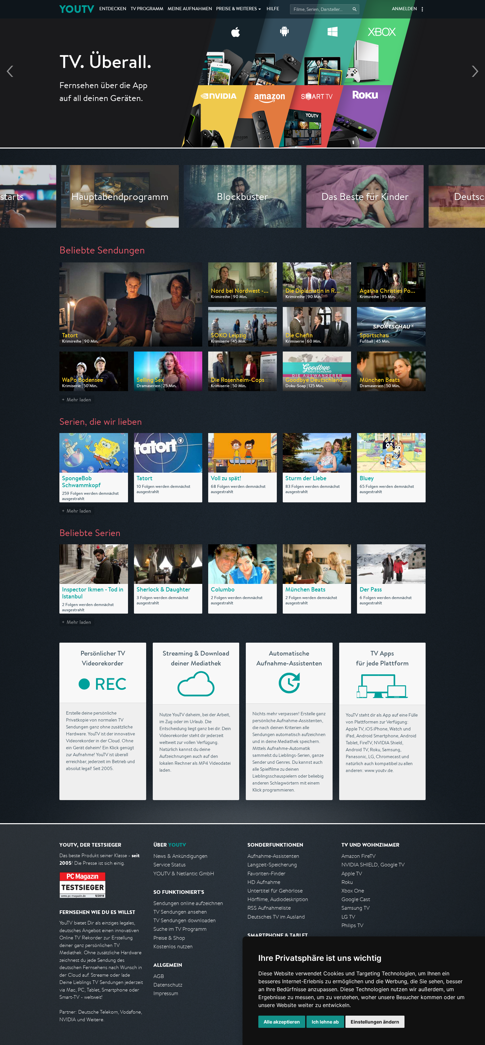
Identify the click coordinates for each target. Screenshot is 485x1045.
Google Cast (355, 899)
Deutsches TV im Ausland (276, 916)
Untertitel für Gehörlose (275, 890)
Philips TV (352, 925)
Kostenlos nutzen (173, 946)
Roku (347, 882)
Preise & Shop (169, 937)
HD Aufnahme (263, 882)
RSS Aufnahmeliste (269, 907)
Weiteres (236, 9)
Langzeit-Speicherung (272, 864)
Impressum (165, 993)
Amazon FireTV (358, 856)
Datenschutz (167, 984)
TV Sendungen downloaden (184, 920)
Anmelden (404, 9)
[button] (422, 9)
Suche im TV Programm (180, 929)
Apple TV (351, 873)
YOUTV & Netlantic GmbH (183, 873)
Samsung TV (355, 907)
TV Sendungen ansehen (180, 911)
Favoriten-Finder (266, 873)
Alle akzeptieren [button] (282, 1022)
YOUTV (76, 9)
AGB (158, 976)
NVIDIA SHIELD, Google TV (372, 864)
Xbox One (352, 890)
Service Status (169, 864)
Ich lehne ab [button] (325, 1022)
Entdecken (112, 9)
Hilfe (273, 9)
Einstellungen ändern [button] (375, 1022)
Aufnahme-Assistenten (273, 856)
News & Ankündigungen (180, 856)
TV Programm (147, 9)
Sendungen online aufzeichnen (188, 903)
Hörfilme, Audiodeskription (277, 899)
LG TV (348, 916)
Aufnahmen (190, 9)
